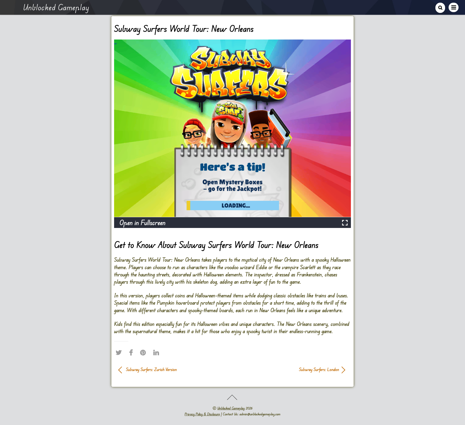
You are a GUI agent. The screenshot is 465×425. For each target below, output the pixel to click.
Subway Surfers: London (289, 369)
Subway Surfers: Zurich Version (151, 369)
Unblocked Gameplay (231, 408)
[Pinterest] (144, 352)
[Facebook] (132, 352)
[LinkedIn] (157, 352)
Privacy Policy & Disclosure (202, 414)
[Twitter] (120, 352)
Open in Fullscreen (142, 222)
